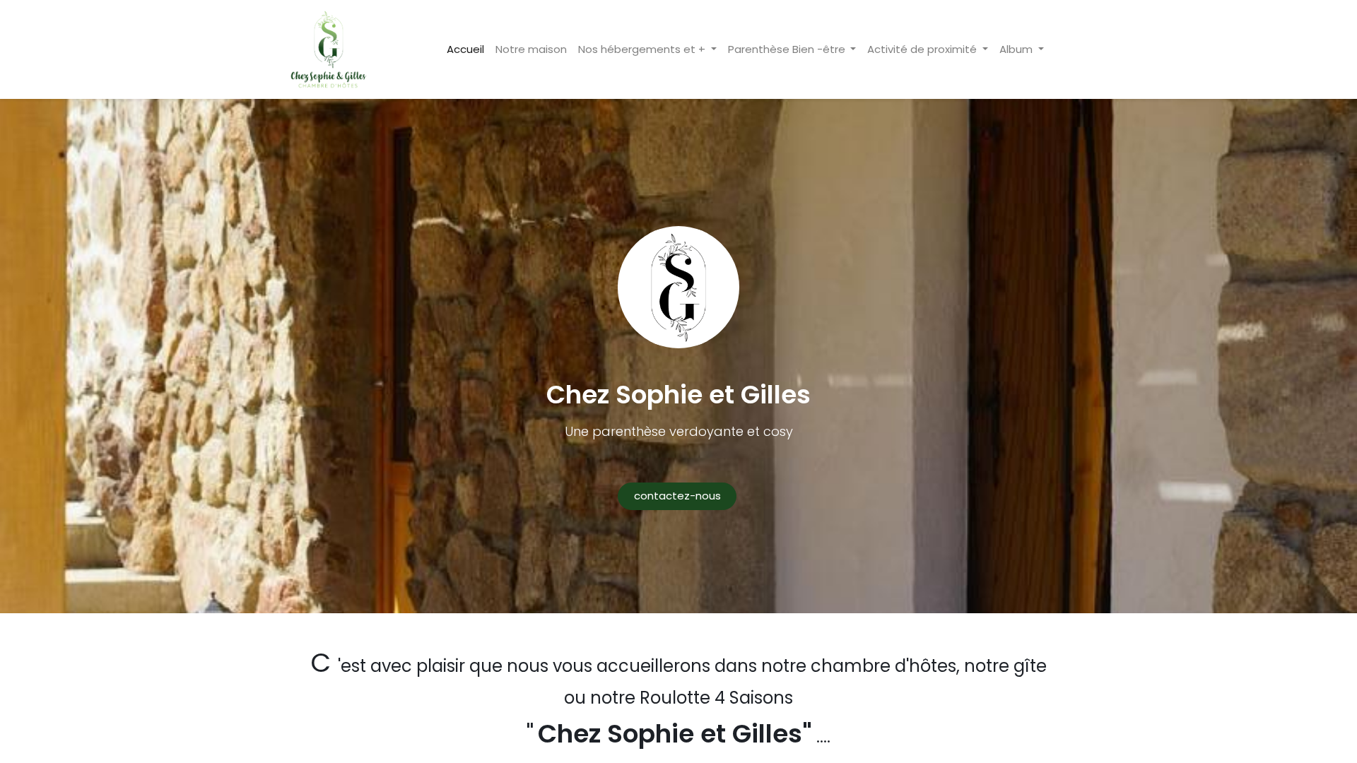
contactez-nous (677, 495)
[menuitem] (465, 50)
